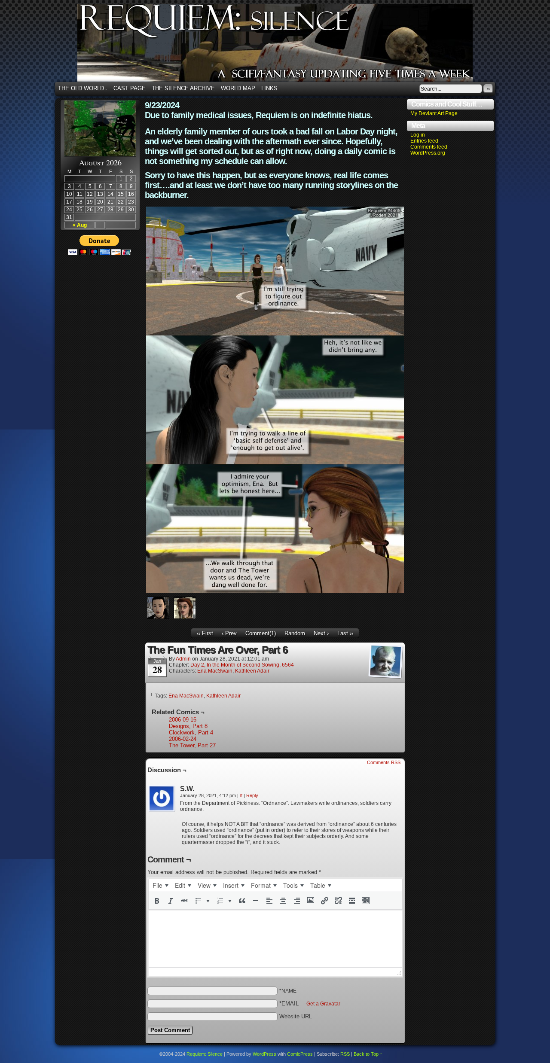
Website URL (295, 1016)
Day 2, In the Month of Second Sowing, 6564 (242, 665)
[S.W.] (162, 799)
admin (183, 659)
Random (294, 633)
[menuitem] (160, 885)
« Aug (80, 225)
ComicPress (300, 1054)
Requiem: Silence (287, 45)
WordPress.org (427, 153)
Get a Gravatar (323, 1004)
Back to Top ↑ (368, 1054)
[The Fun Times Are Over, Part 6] (275, 591)
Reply (252, 795)
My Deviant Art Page (434, 113)
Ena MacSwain (214, 671)
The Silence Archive (183, 88)
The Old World (82, 88)
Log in (417, 135)
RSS (345, 1054)
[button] (157, 900)
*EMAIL (309, 1003)
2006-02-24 (182, 739)
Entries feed (424, 141)
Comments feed (428, 147)
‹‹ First (205, 633)
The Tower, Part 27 (192, 745)
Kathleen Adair (252, 671)
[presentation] (160, 885)
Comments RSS (383, 762)
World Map (238, 88)
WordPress (264, 1054)
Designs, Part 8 (188, 726)
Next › (321, 633)
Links (269, 88)
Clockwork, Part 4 (191, 732)
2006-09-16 (182, 719)
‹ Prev (229, 633)
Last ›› (345, 633)
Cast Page (129, 88)
